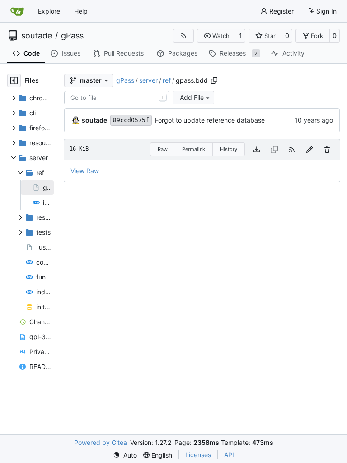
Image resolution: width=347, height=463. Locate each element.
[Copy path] (214, 80)
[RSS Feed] (183, 36)
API (229, 454)
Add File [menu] (192, 97)
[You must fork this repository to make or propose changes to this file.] (309, 149)
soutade (36, 35)
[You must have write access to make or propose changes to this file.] (327, 149)
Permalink (193, 149)
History (228, 149)
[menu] (125, 455)
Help (81, 11)
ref (167, 80)
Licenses (198, 454)
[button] (216, 36)
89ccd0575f (131, 120)
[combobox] (116, 97)
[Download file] (256, 149)
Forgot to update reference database (210, 120)
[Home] (17, 11)
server (148, 80)
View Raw (84, 171)
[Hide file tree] (14, 80)
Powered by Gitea (100, 442)
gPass (72, 35)
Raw (163, 149)
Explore (49, 11)
